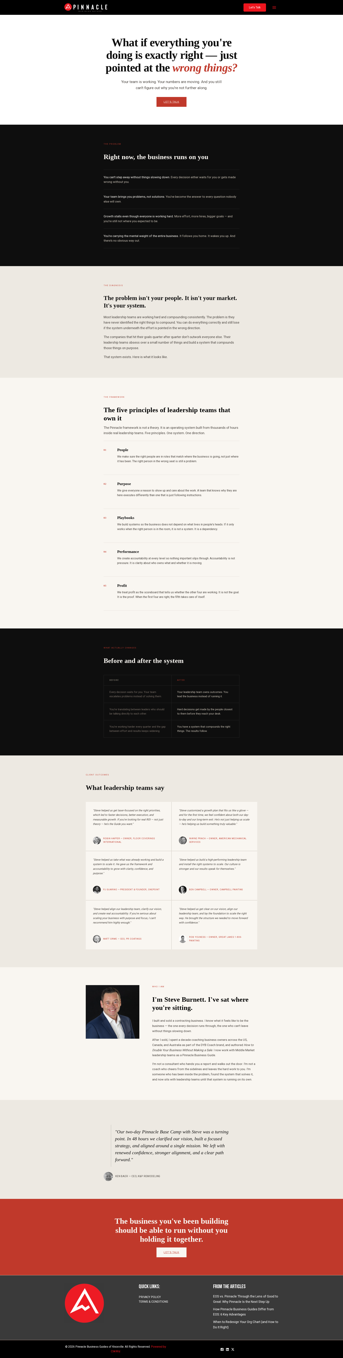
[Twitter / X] (232, 1349)
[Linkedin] (227, 1349)
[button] (254, 7)
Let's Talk (171, 101)
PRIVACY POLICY (150, 1297)
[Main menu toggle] (274, 7)
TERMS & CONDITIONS (153, 1301)
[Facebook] (222, 1349)
